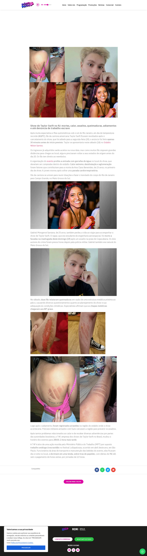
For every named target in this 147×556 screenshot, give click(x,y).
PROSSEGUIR (26, 548)
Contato (118, 5)
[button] (97, 470)
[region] (26, 539)
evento (50, 161)
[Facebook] (69, 550)
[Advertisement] (73, 28)
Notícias (101, 5)
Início (64, 5)
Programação (82, 5)
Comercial (110, 5)
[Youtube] (78, 550)
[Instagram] (73, 550)
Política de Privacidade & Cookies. (22, 543)
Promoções (92, 5)
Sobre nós (71, 5)
